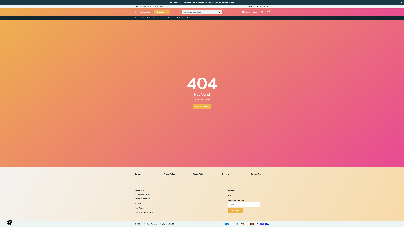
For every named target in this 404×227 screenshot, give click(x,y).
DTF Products (146, 18)
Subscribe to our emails (236, 200)
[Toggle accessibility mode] (256, 6)
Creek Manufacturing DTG (144, 212)
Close (401, 2)
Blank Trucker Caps (141, 208)
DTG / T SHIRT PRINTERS (143, 199)
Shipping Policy (228, 174)
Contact (185, 18)
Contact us (249, 6)
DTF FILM (138, 203)
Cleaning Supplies (168, 18)
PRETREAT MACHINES (142, 194)
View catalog (161, 12)
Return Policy (198, 174)
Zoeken (219, 12)
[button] (9, 222)
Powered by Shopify (158, 224)
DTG (178, 18)
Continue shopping (202, 106)
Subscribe (236, 210)
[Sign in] (262, 12)
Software (156, 18)
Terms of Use (256, 174)
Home (137, 18)
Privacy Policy (169, 174)
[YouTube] (229, 196)
